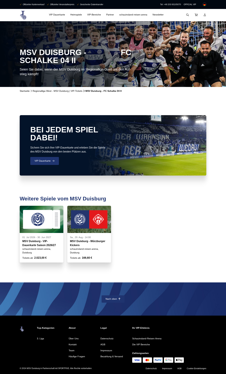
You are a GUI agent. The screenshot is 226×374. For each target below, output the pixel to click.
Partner (110, 14)
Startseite (25, 91)
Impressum (106, 350)
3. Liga (40, 338)
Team (71, 350)
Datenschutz (106, 338)
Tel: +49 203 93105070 (170, 4)
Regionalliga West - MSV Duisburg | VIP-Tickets (57, 91)
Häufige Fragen (77, 356)
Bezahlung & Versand (111, 356)
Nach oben (113, 299)
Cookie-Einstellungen (196, 368)
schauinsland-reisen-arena (133, 14)
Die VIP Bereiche (141, 344)
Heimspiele (76, 14)
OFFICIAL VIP (190, 4)
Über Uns (74, 338)
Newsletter (158, 14)
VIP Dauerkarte (57, 14)
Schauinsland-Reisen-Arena (146, 338)
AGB (102, 344)
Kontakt (73, 344)
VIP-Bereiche (94, 14)
